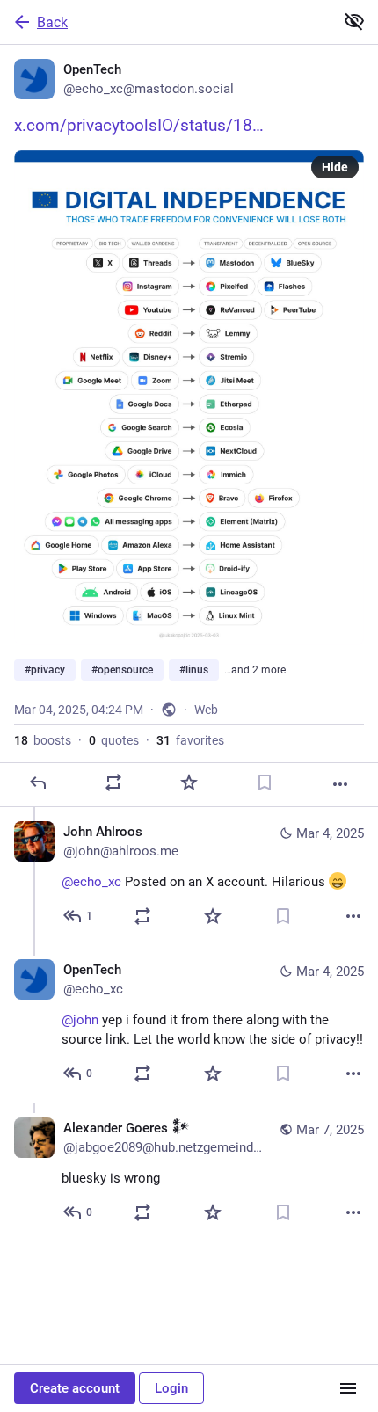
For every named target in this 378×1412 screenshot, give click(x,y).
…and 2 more (255, 670)
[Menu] (348, 1388)
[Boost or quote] (113, 782)
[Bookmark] (264, 782)
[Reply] (37, 782)
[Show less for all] (354, 21)
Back (52, 22)
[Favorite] (189, 782)
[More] (340, 784)
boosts (42, 740)
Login (171, 1388)
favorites (190, 740)
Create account (75, 1388)
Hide (335, 167)
